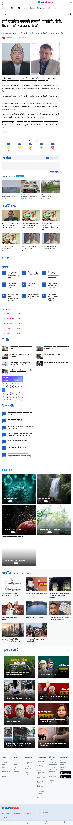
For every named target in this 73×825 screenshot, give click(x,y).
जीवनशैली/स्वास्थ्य (6, 772)
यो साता (22, 573)
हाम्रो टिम (62, 760)
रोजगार (15, 765)
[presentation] (55, 176)
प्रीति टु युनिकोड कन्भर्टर (40, 794)
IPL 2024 (27, 766)
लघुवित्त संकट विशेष (53, 762)
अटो (14, 769)
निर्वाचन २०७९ (52, 772)
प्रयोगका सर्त (63, 762)
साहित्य (3, 765)
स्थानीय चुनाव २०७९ (53, 769)
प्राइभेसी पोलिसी (63, 767)
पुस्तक (15, 8)
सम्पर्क (61, 769)
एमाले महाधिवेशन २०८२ (52, 777)
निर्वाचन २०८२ (52, 774)
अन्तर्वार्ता (3, 767)
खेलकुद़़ (3, 769)
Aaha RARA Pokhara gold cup (29, 769)
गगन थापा (5, 132)
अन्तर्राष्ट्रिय (4, 776)
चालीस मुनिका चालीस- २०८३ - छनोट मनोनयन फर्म (41, 777)
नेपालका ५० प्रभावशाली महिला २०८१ (40, 767)
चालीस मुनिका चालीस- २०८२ (40, 782)
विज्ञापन (62, 765)
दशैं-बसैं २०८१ (52, 782)
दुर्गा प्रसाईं (7, 8)
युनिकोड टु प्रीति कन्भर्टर (40, 798)
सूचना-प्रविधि (16, 772)
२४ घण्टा (16, 573)
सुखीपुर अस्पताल (43, 8)
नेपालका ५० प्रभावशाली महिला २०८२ (40, 761)
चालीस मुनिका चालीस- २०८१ (40, 786)
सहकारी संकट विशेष (53, 760)
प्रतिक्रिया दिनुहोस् (54, 172)
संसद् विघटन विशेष (53, 765)
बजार (15, 760)
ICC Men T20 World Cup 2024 (29, 763)
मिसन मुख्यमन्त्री (54, 8)
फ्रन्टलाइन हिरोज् (40, 791)
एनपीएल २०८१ (28, 760)
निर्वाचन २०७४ (52, 767)
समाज (3, 760)
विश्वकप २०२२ (52, 780)
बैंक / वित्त (16, 767)
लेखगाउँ (33, 8)
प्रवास (3, 774)
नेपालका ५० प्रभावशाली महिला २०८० (40, 772)
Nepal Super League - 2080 (29, 773)
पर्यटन (15, 762)
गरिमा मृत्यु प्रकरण (24, 8)
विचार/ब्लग (4, 762)
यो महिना (28, 573)
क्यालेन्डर (6, 377)
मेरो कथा (39, 789)
